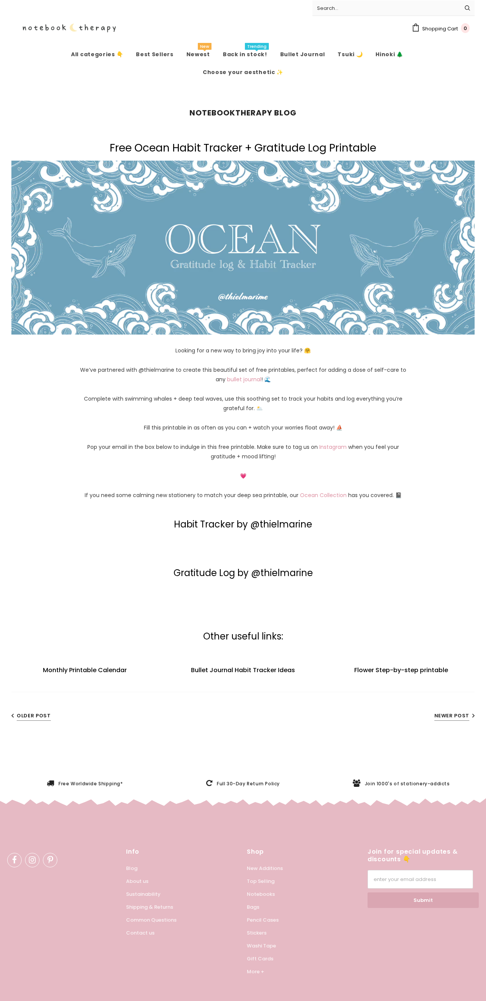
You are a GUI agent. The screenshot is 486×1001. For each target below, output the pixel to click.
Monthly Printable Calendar (85, 670)
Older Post (34, 715)
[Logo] (63, 28)
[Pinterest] (50, 860)
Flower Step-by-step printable (401, 670)
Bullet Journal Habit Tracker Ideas (243, 670)
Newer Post (452, 715)
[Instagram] (32, 860)
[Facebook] (14, 860)
